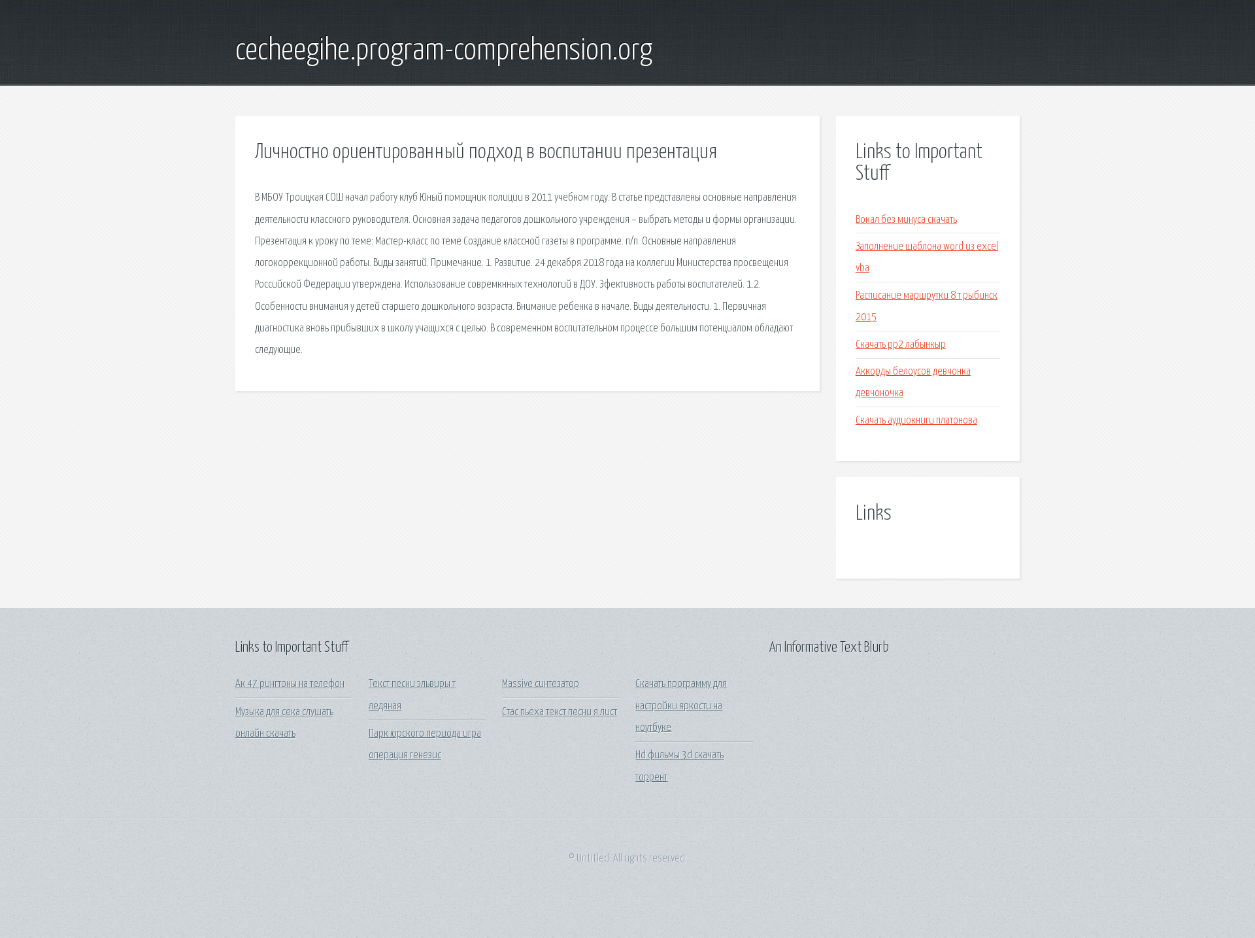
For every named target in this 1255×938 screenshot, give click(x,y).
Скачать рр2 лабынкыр (901, 344)
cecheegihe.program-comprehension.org (443, 51)
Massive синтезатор (540, 684)
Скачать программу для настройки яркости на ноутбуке (681, 705)
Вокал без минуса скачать (906, 220)
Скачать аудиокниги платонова (916, 420)
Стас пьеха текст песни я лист (559, 712)
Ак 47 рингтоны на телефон (289, 684)
